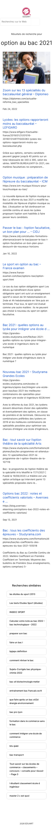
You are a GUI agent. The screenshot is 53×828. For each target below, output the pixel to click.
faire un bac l (16, 642)
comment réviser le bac (22, 660)
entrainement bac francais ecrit (26, 690)
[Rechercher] (36, 21)
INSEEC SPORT (17, 612)
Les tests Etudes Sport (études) (26, 603)
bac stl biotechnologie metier (25, 681)
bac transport (17, 754)
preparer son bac (18, 633)
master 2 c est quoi (19, 795)
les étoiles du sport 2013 (22, 594)
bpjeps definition (18, 651)
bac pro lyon (16, 712)
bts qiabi (14, 746)
